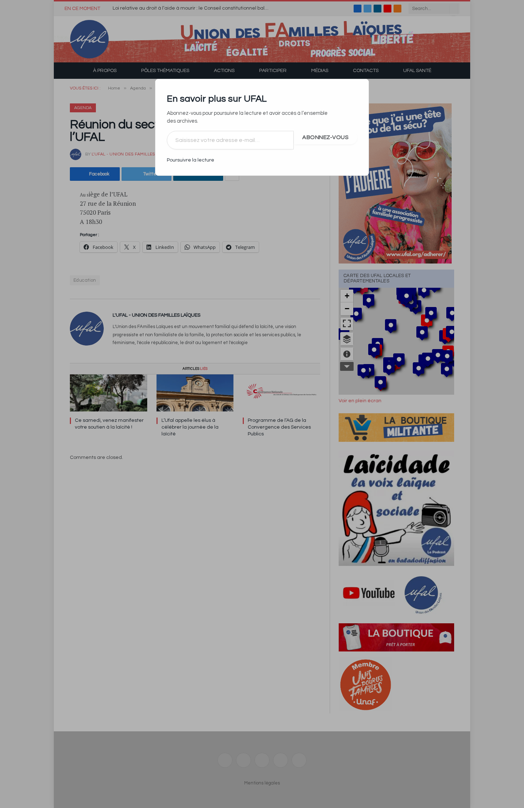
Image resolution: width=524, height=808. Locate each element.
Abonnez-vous (325, 137)
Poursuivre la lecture (190, 160)
